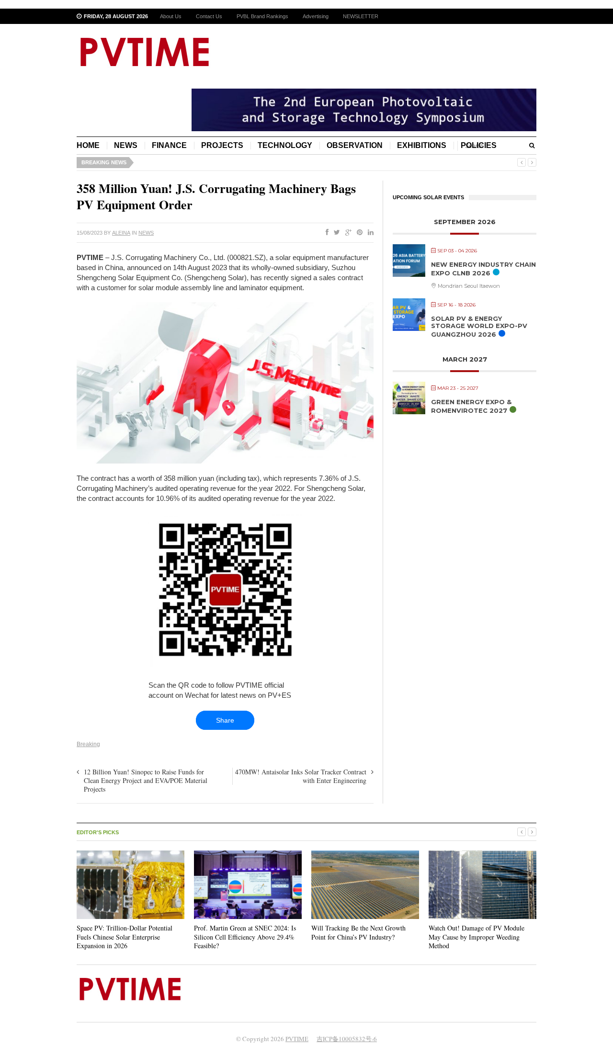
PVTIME (296, 1038)
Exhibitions (421, 145)
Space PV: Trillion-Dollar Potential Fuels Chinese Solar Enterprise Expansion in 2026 (124, 936)
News (125, 145)
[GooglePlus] (346, 232)
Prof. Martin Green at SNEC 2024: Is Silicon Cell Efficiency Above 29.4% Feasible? (245, 936)
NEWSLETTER (360, 16)
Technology (285, 145)
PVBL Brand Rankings (262, 16)
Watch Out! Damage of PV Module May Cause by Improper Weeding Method (476, 936)
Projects (222, 145)
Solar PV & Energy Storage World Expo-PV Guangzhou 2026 (479, 326)
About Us (171, 16)
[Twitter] (335, 232)
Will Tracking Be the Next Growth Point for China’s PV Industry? (358, 932)
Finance (169, 145)
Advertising (316, 16)
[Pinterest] (358, 232)
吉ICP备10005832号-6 (347, 1038)
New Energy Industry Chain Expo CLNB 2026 (483, 269)
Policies (479, 145)
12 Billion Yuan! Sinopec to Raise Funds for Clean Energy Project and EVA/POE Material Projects (145, 780)
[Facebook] (325, 232)
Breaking (88, 744)
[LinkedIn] (369, 232)
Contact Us (209, 16)
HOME (88, 145)
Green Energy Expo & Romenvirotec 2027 (471, 406)
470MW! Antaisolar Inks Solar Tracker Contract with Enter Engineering (300, 776)
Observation (355, 145)
